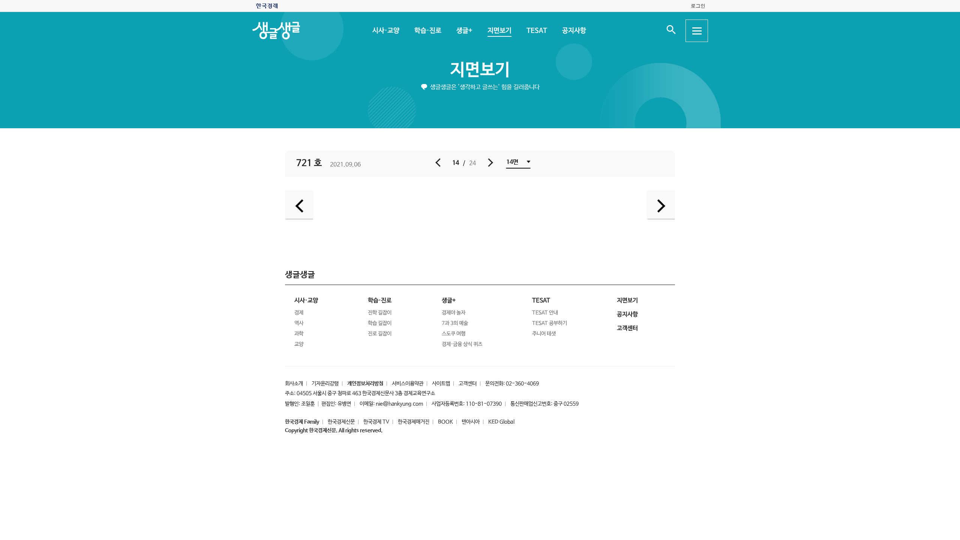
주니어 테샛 (544, 334)
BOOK (445, 422)
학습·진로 (427, 30)
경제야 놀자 (453, 313)
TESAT (536, 30)
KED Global (501, 422)
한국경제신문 (341, 422)
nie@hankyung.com (399, 404)
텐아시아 (471, 422)
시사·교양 (385, 30)
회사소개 (294, 384)
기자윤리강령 (325, 384)
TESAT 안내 (545, 313)
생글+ (464, 30)
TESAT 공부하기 (549, 323)
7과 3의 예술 (455, 323)
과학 (298, 334)
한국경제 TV (376, 422)
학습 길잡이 (380, 323)
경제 (298, 313)
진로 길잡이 (380, 334)
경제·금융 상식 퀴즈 (462, 344)
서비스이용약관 (407, 384)
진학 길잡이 (380, 313)
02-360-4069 (522, 384)
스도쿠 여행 (453, 334)
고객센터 (468, 384)
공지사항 (574, 30)
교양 (298, 344)
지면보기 (499, 30)
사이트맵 (441, 384)
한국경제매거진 (413, 422)
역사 (298, 323)
